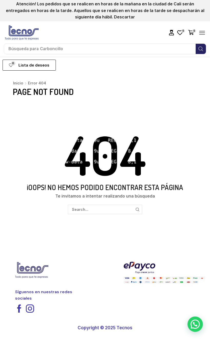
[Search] (201, 49)
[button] (171, 33)
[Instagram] (30, 308)
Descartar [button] (124, 16)
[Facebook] (19, 308)
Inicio (18, 83)
